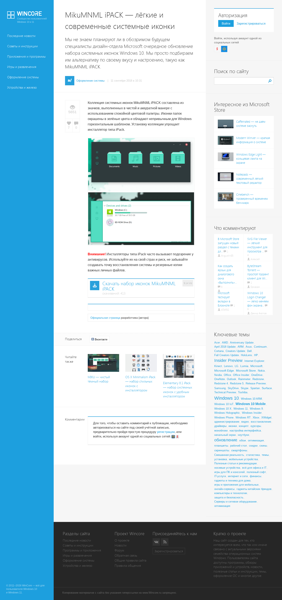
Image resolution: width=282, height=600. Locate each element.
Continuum (260, 346)
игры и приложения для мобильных (236, 484)
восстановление (261, 421)
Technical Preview (225, 392)
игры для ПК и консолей (229, 472)
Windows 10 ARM (251, 398)
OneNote (219, 379)
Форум (119, 550)
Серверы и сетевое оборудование (235, 501)
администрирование (226, 421)
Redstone (258, 379)
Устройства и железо (22, 87)
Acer (217, 342)
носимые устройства (227, 467)
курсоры (256, 426)
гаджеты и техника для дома (232, 480)
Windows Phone (223, 417)
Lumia (244, 366)
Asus (249, 346)
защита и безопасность (228, 497)
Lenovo (228, 366)
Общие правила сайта (130, 560)
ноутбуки (243, 434)
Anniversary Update (242, 342)
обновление (225, 440)
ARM (241, 346)
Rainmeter (244, 379)
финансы (255, 476)
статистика (253, 454)
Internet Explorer (254, 360)
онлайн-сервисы (224, 489)
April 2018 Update (225, 346)
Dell (249, 351)
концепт (244, 426)
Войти (226, 23)
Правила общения (128, 566)
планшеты (221, 445)
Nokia (261, 370)
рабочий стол (238, 445)
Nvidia (218, 375)
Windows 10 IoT (223, 404)
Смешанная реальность (229, 454)
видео (245, 421)
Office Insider (241, 375)
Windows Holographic (227, 412)
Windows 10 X (222, 408)
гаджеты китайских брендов (254, 489)
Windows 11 (240, 408)
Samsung (220, 388)
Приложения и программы (26, 56)
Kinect (218, 366)
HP (256, 355)
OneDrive (256, 375)
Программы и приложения (82, 550)
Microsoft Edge (224, 370)
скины (263, 445)
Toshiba (242, 392)
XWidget (266, 417)
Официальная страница (105, 317)
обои (242, 440)
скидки (253, 445)
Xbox (256, 417)
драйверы (220, 426)
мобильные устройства (243, 459)
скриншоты (221, 450)
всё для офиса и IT (254, 467)
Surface (267, 388)
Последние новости (21, 36)
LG (236, 366)
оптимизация (256, 440)
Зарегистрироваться (251, 23)
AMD (225, 342)
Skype (244, 388)
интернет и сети (238, 476)
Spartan (255, 388)
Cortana (219, 351)
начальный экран (225, 434)
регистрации (166, 432)
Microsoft (256, 366)
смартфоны (239, 450)
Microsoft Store (246, 370)
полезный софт (256, 472)
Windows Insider (252, 412)
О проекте (122, 540)
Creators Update (235, 351)
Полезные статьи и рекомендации (235, 463)
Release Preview (256, 383)
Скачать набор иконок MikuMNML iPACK (139, 286)
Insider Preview (228, 360)
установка (220, 459)
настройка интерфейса (245, 430)
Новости (121, 545)
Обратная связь (126, 555)
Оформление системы (23, 77)
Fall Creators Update (226, 355)
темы (265, 454)
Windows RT (243, 417)
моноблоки (220, 430)
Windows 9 (256, 408)
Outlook (231, 379)
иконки (233, 426)
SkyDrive (233, 388)
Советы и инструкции (22, 46)
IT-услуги (220, 476)
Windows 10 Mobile (251, 404)
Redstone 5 (237, 383)
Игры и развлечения (21, 67)
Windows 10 (226, 398)
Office (227, 375)
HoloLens (246, 355)
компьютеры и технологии (230, 493)
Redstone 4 (221, 383)
